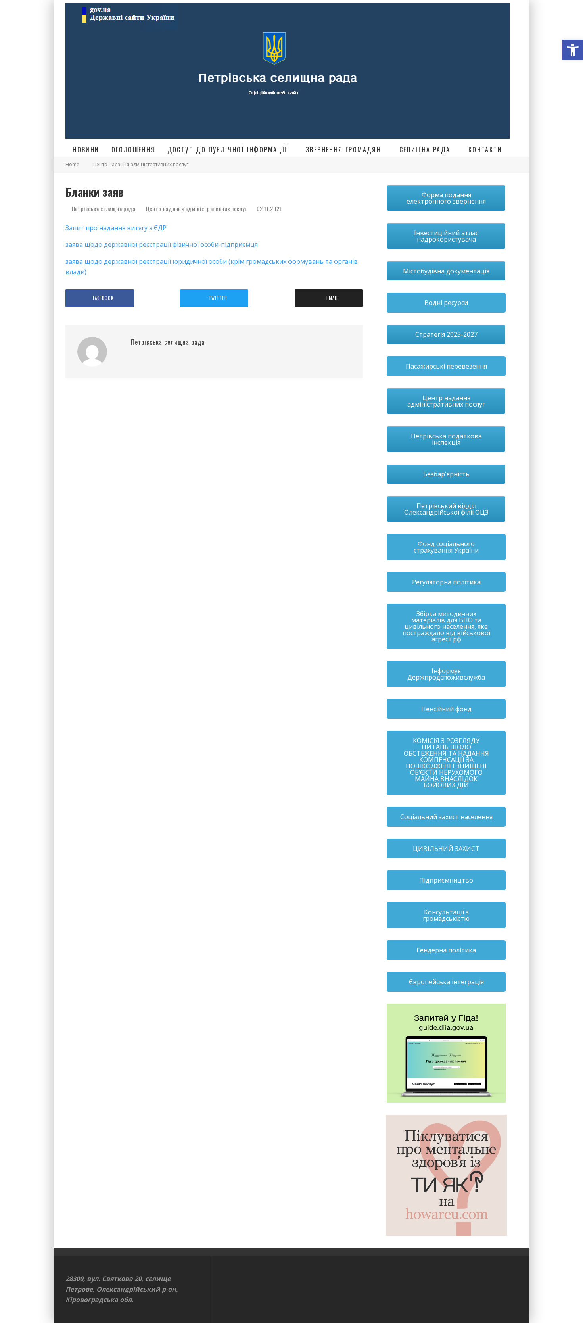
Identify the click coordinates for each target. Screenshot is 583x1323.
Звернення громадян (343, 149)
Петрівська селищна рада (103, 208)
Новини (86, 149)
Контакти (485, 149)
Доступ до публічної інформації (227, 149)
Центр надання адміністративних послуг (196, 208)
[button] (572, 50)
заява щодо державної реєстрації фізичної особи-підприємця (161, 244)
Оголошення (133, 149)
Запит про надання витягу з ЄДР (116, 227)
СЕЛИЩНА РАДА (425, 149)
